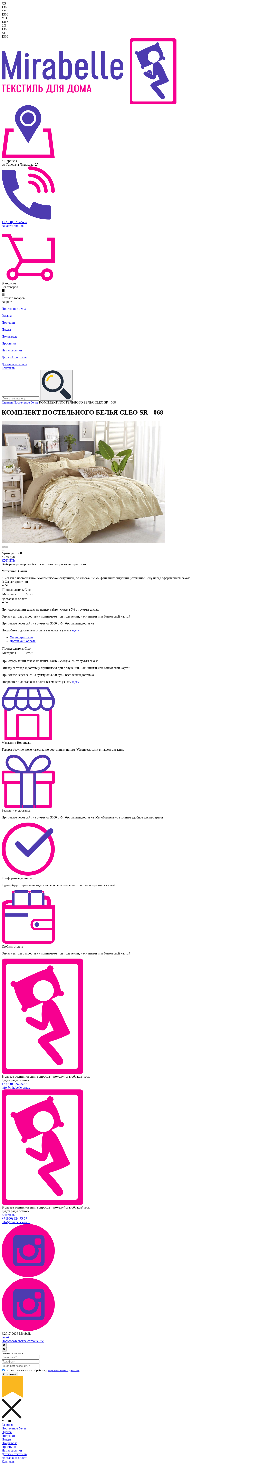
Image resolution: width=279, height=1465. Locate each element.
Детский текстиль (14, 357)
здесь (75, 630)
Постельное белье (14, 308)
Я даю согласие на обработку (43, 1370)
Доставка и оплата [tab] (23, 641)
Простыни (9, 343)
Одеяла (7, 315)
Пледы (6, 329)
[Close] (4, 1345)
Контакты (8, 368)
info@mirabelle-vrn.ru (16, 1087)
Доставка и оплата (14, 364)
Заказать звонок (13, 225)
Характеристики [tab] (21, 637)
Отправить (9, 1374)
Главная (7, 402)
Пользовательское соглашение (23, 1341)
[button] (3, 550)
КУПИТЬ (8, 560)
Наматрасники (12, 350)
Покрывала (9, 336)
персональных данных (63, 1370)
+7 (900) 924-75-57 (14, 222)
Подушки (8, 322)
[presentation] (3, 546)
